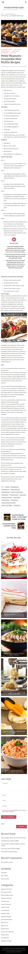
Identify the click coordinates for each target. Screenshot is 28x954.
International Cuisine (6, 919)
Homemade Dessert (7, 497)
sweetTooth (17, 505)
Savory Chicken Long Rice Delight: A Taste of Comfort (14, 654)
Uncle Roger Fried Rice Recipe (9, 851)
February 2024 (5, 879)
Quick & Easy (13, 52)
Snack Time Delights (7, 505)
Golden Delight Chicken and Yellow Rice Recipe (13, 837)
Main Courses (4, 922)
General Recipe (4, 52)
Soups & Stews (5, 934)
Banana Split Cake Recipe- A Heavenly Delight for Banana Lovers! (14, 576)
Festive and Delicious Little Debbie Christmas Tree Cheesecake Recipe (14, 615)
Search (3, 824)
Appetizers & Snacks (6, 889)
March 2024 (4, 875)
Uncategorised (5, 937)
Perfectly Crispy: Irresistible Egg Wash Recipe (14, 732)
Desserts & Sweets (5, 51)
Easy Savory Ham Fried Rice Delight (10, 848)
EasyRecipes (5, 495)
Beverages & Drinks (6, 892)
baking (7, 487)
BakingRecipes (15, 487)
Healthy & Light (5, 913)
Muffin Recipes (6, 500)
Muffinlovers (15, 500)
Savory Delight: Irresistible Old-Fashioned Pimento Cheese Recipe (14, 771)
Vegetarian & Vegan (6, 941)
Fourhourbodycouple (6, 66)
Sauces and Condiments (7, 931)
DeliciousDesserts (15, 489)
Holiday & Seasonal (6, 916)
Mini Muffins (17, 497)
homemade (23, 495)
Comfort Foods (17, 49)
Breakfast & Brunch (6, 898)
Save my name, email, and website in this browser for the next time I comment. (14, 811)
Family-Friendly (15, 51)
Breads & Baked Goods (6, 49)
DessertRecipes (6, 492)
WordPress (19, 951)
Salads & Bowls (5, 928)
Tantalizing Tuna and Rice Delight (10, 841)
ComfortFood (5, 489)
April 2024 (3, 872)
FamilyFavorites (14, 495)
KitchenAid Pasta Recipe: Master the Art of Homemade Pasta (14, 693)
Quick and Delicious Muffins (9, 502)
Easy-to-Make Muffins (17, 492)
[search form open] (25, 2)
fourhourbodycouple (14, 7)
